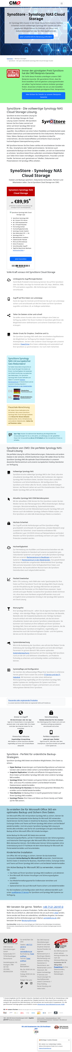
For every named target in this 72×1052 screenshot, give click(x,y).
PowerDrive (25, 344)
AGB (59, 1018)
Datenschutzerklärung (45, 1048)
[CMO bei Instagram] (31, 983)
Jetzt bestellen (20, 259)
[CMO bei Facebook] (21, 983)
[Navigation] (61, 3)
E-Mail (56, 913)
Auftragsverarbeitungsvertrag (44, 1019)
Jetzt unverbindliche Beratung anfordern (36, 37)
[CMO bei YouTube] (26, 983)
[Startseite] (15, 3)
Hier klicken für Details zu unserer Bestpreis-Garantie (43, 95)
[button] (36, 700)
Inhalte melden (41, 1018)
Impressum (56, 1019)
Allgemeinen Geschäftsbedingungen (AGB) (51, 1004)
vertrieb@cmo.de (50, 918)
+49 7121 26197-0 (53, 906)
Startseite (10, 58)
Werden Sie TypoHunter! (15, 1019)
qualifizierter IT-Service (20, 892)
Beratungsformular (29, 920)
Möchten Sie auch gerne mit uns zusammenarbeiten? (30, 1009)
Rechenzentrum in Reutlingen (38, 557)
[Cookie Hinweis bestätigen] (69, 1040)
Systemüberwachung (21, 653)
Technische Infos (18, 250)
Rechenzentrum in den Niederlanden (20, 386)
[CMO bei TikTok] (21, 986)
